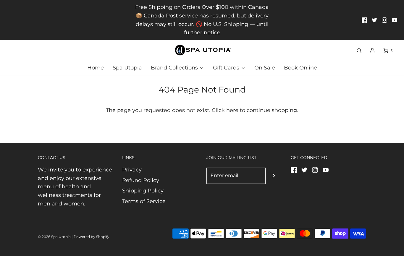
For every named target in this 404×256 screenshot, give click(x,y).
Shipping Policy (143, 190)
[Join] (274, 176)
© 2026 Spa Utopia (54, 236)
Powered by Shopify (91, 236)
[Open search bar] (359, 50)
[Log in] (372, 50)
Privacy (132, 169)
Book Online (300, 67)
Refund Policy (140, 180)
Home (95, 67)
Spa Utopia (127, 67)
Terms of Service (144, 201)
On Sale (264, 67)
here (232, 110)
